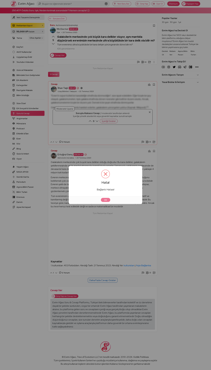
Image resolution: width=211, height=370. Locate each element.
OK (105, 200)
